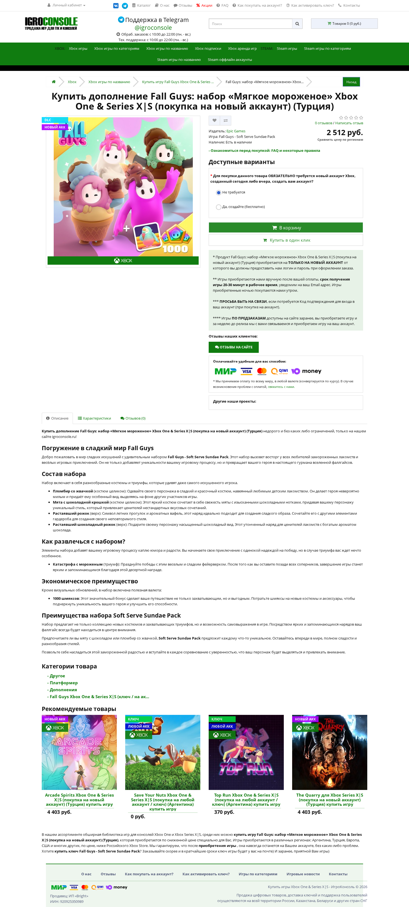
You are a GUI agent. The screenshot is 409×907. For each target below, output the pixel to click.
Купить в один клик (290, 240)
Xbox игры (78, 48)
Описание (59, 418)
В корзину (290, 228)
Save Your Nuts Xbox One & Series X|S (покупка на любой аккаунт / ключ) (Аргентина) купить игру (162, 802)
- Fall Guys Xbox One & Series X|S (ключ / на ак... (98, 696)
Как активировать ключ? (206, 873)
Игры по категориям (258, 873)
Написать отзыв (349, 122)
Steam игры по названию (179, 59)
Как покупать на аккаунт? (149, 873)
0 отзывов (323, 122)
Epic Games (235, 130)
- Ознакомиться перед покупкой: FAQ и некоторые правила (264, 150)
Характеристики (96, 418)
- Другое (56, 675)
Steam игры (287, 48)
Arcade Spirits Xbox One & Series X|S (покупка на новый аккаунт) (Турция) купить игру (79, 800)
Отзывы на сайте (236, 347)
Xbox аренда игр (242, 48)
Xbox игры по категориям (116, 48)
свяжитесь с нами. (281, 387)
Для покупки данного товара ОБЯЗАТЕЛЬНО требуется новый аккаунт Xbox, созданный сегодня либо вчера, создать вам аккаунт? (283, 178)
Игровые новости (303, 873)
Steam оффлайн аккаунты (230, 59)
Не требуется (233, 192)
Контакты (351, 5)
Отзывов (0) (135, 418)
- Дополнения (62, 689)
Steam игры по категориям (327, 48)
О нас (86, 873)
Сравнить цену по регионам (340, 139)
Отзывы (108, 873)
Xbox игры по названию (167, 48)
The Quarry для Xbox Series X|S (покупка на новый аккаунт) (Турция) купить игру (329, 800)
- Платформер (62, 682)
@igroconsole (153, 27)
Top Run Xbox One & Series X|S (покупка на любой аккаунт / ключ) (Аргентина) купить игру (246, 800)
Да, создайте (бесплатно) (243, 206)
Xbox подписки (208, 48)
